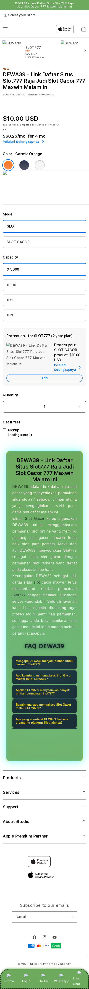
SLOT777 (36, 964)
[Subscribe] (72, 917)
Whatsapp (61, 981)
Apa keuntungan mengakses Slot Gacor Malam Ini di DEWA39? (44, 677)
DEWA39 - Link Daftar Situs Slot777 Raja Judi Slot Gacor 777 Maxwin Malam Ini (44, 5)
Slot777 (19, 595)
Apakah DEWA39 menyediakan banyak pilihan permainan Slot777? (43, 691)
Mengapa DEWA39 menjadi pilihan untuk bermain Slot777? (44, 662)
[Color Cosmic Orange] (8, 165)
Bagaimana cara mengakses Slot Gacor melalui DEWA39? (43, 706)
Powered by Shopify (57, 964)
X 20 (10, 315)
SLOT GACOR (18, 242)
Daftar (43, 981)
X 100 (11, 285)
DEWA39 (20, 487)
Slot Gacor (34, 518)
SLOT (11, 226)
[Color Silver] (40, 165)
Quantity (10, 395)
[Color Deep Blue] (24, 165)
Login (26, 981)
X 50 (11, 300)
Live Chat (76, 980)
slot (37, 582)
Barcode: (33, 94)
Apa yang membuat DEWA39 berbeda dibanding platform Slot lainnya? (42, 720)
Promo (9, 981)
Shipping (25, 124)
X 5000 (13, 269)
